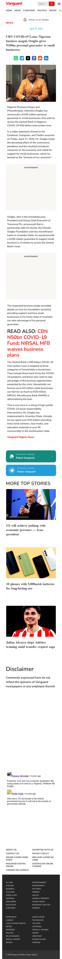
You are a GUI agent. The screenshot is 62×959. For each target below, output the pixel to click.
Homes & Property (40, 898)
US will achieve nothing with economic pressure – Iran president (25, 529)
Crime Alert (11, 895)
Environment (38, 885)
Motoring (10, 930)
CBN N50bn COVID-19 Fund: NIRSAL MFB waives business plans (28, 343)
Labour (9, 920)
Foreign (36, 892)
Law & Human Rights (15, 923)
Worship (36, 942)
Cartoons (37, 926)
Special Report (13, 939)
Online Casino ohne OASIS (17, 858)
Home (9, 10)
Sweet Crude (38, 917)
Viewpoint (37, 936)
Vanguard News (14, 3)
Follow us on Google (39, 19)
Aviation (10, 885)
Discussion (11, 901)
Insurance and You (41, 905)
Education (11, 905)
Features (36, 889)
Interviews (11, 917)
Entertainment (39, 882)
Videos (35, 933)
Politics (42, 10)
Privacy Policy (40, 853)
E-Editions (29, 10)
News (18, 10)
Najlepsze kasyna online (16, 865)
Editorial (10, 898)
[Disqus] (31, 733)
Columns (10, 892)
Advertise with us (42, 850)
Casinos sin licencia (17, 870)
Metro (53, 10)
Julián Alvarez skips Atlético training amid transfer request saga (30, 644)
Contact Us (12, 853)
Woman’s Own (39, 939)
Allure (9, 882)
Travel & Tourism (40, 930)
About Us (11, 850)
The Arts (36, 923)
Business (10, 889)
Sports (9, 942)
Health (35, 895)
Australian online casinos (42, 865)
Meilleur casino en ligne (42, 858)
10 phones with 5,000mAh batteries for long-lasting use (30, 586)
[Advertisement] (31, 187)
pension (36, 908)
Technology (38, 920)
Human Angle (38, 901)
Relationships (12, 936)
